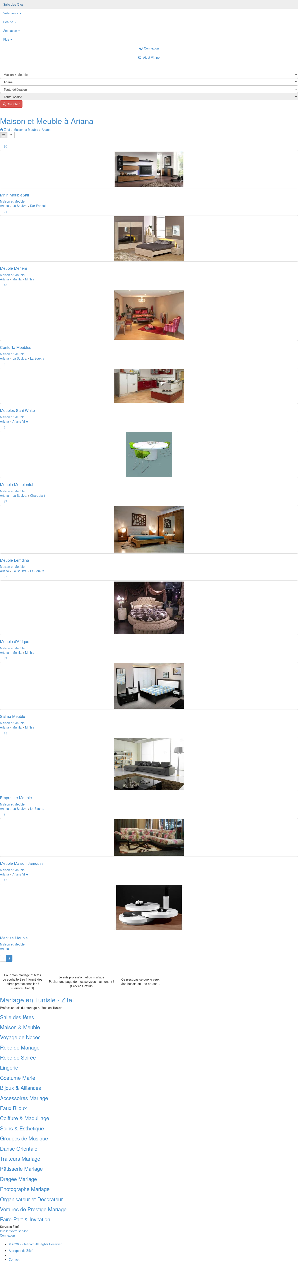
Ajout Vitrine (150, 57)
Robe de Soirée (18, 1057)
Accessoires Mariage (24, 1098)
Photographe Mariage (25, 1189)
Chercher (13, 104)
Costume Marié (17, 1077)
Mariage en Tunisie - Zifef (37, 999)
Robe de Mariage (19, 1047)
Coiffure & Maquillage (24, 1118)
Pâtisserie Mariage (21, 1168)
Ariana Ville (20, 421)
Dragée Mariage (18, 1179)
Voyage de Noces (20, 1037)
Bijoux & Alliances (20, 1087)
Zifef (6, 129)
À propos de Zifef (21, 1250)
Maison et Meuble (26, 129)
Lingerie (9, 1067)
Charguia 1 (37, 495)
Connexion (150, 48)
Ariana (46, 129)
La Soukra (19, 205)
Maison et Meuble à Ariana (46, 120)
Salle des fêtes (13, 4)
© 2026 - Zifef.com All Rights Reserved (35, 1244)
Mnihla (17, 279)
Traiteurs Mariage (20, 1158)
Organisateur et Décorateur (31, 1199)
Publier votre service (14, 1231)
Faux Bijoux (13, 1108)
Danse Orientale (18, 1148)
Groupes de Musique (24, 1138)
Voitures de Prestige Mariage (33, 1209)
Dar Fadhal (38, 205)
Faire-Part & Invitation (25, 1219)
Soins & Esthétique (22, 1128)
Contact (14, 1259)
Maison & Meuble (20, 1027)
